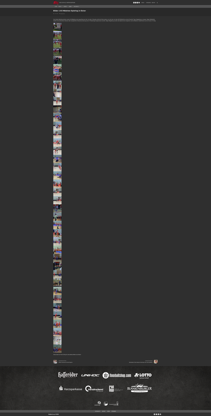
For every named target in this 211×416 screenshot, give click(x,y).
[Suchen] (157, 2)
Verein (142, 2)
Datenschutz (97, 411)
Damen (70, 6)
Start (56, 6)
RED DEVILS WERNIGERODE (67, 2)
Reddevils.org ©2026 (53, 414)
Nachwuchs (76, 6)
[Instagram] (135, 2)
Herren (65, 6)
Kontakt (153, 2)
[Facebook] (139, 2)
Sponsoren (148, 2)
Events (60, 6)
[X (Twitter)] (137, 2)
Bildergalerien (62, 13)
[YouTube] (134, 2)
